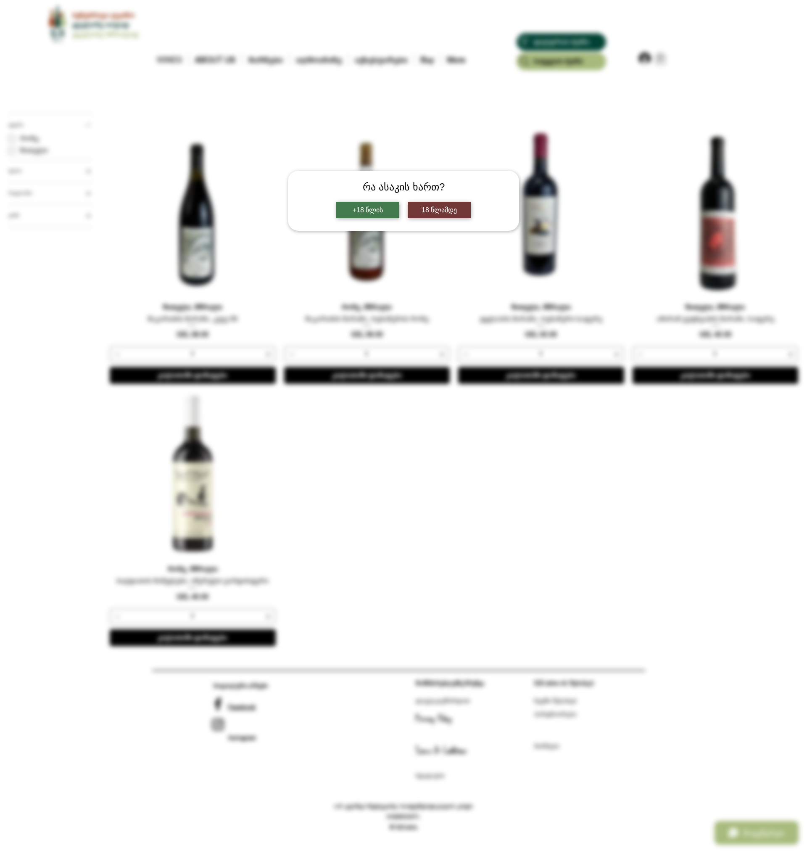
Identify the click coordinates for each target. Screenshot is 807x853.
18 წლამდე (439, 210)
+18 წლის (368, 210)
